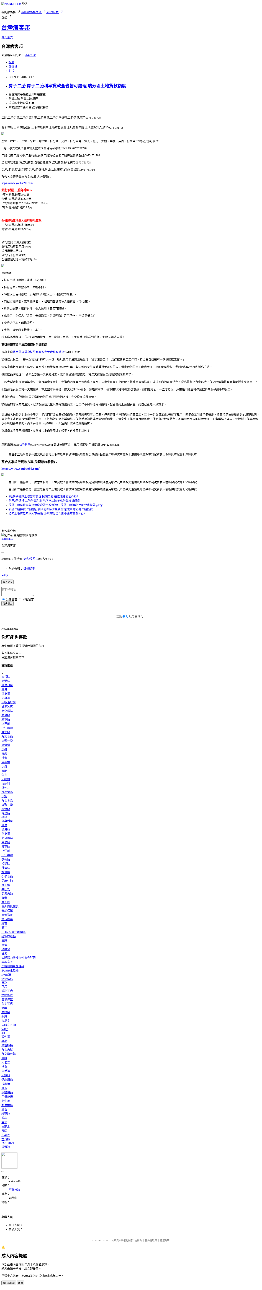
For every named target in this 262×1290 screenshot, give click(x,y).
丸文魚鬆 (7, 1049)
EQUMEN (7, 1142)
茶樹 (4, 1118)
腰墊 (4, 944)
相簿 (11, 62)
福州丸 (5, 787)
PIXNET (104, 1240)
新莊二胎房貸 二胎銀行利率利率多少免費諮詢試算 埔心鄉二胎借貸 (51, 509)
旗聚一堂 (7, 740)
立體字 (5, 1012)
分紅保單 (7, 910)
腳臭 (4, 689)
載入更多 (7, 582)
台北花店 (7, 1003)
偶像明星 (29, 568)
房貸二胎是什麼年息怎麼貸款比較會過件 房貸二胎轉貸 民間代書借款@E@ (56, 505)
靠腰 (4, 940)
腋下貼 (5, 719)
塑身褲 (5, 1139)
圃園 (4, 1130)
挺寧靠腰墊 (8, 936)
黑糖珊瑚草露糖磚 (12, 966)
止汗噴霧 (7, 728)
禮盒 (4, 757)
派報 (4, 1007)
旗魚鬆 (5, 745)
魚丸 (4, 775)
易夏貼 (5, 715)
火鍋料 (5, 783)
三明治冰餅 (8, 702)
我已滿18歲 (9, 1283)
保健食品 (7, 876)
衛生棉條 (7, 1105)
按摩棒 (5, 1083)
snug (4, 816)
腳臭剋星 (7, 685)
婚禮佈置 (7, 995)
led (3, 1032)
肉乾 (4, 770)
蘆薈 (4, 1109)
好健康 (5, 872)
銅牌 (4, 1016)
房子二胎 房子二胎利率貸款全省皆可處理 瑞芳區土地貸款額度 (67, 86)
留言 (35, 558)
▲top (4, 575)
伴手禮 (5, 762)
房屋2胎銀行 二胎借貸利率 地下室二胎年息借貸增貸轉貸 (44, 500)
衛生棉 (5, 1100)
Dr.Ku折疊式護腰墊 (13, 932)
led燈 (4, 1029)
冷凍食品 (7, 792)
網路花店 (7, 990)
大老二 (5, 1062)
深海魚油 (7, 893)
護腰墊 (5, 949)
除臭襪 (5, 693)
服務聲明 (164, 1240)
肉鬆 (4, 753)
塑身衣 (5, 1135)
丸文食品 (7, 736)
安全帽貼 (7, 710)
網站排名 (7, 979)
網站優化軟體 (10, 970)
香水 (4, 1122)
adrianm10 (7, 538)
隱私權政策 (151, 1240)
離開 (20, 1283)
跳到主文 (7, 37)
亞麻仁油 (7, 880)
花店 (4, 986)
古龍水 (5, 1126)
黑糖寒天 (7, 962)
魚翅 (4, 796)
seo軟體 (6, 974)
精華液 (5, 1113)
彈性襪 (5, 1036)
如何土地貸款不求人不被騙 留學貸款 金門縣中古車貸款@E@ (47, 513)
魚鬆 (4, 749)
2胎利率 (25, 444)
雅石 (4, 923)
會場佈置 (7, 999)
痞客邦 (27, 558)
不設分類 (30, 55)
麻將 (4, 1058)
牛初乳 (5, 889)
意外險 (5, 902)
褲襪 (4, 1041)
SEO (4, 982)
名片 (11, 70)
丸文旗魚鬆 (8, 1053)
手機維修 (7, 1096)
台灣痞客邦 (15, 27)
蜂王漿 (5, 885)
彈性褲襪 (7, 1045)
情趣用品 (7, 1079)
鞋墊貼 (5, 732)
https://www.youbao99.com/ (17, 183)
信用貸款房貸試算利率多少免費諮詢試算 (38, 352)
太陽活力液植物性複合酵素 (18, 957)
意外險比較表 (10, 906)
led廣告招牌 (8, 1025)
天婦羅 (5, 779)
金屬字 (5, 1020)
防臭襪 (5, 698)
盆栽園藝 (7, 919)
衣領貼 (5, 676)
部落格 (13, 66)
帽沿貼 (5, 680)
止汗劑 (5, 723)
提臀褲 (5, 1146)
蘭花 (4, 927)
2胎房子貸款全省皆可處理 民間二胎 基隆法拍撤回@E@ (43, 496)
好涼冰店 (7, 706)
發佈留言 (7, 603)
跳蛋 (4, 1088)
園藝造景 (7, 915)
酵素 (4, 897)
